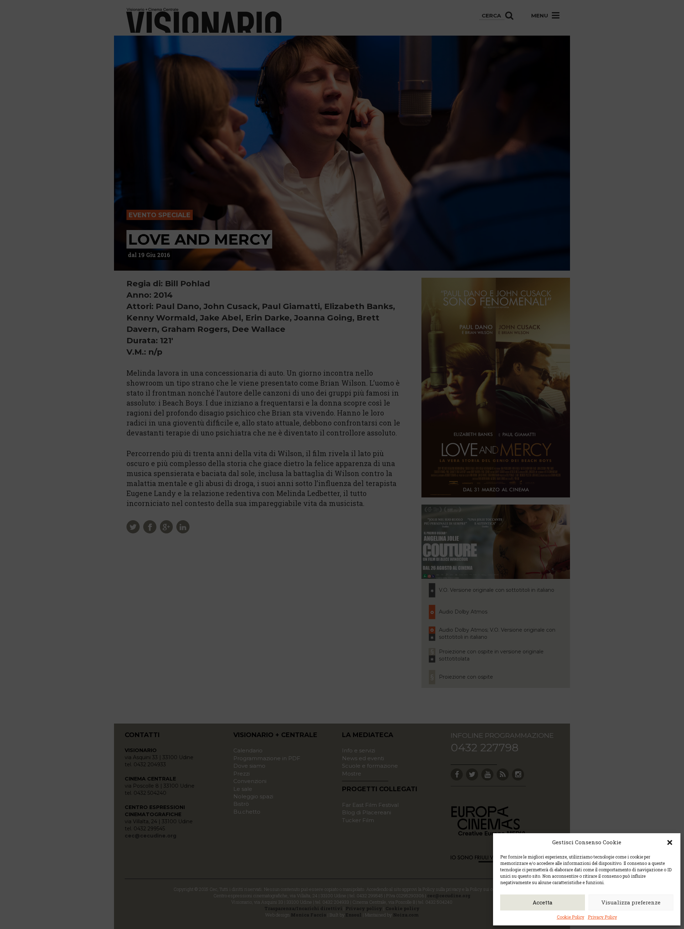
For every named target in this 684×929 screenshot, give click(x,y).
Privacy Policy (602, 917)
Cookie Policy (570, 917)
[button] (669, 842)
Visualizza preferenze (630, 902)
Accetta (543, 902)
